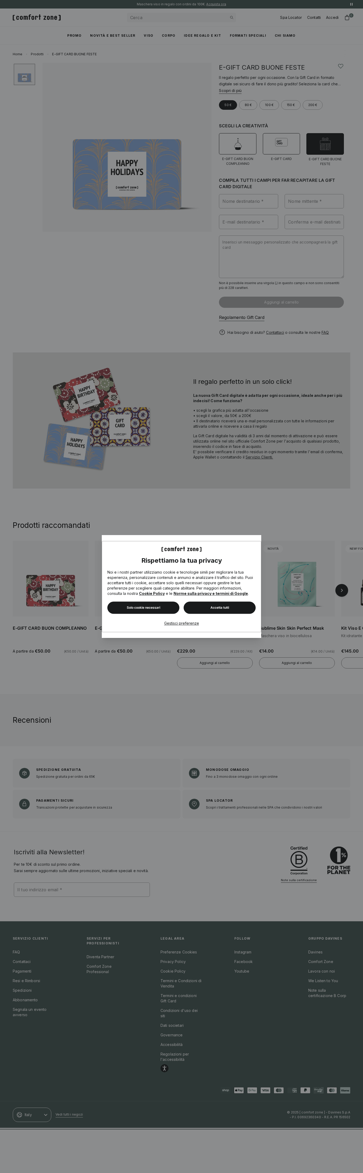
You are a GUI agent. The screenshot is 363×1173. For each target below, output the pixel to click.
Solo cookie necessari (143, 607)
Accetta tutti (219, 607)
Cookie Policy (152, 593)
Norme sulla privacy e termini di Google (211, 593)
